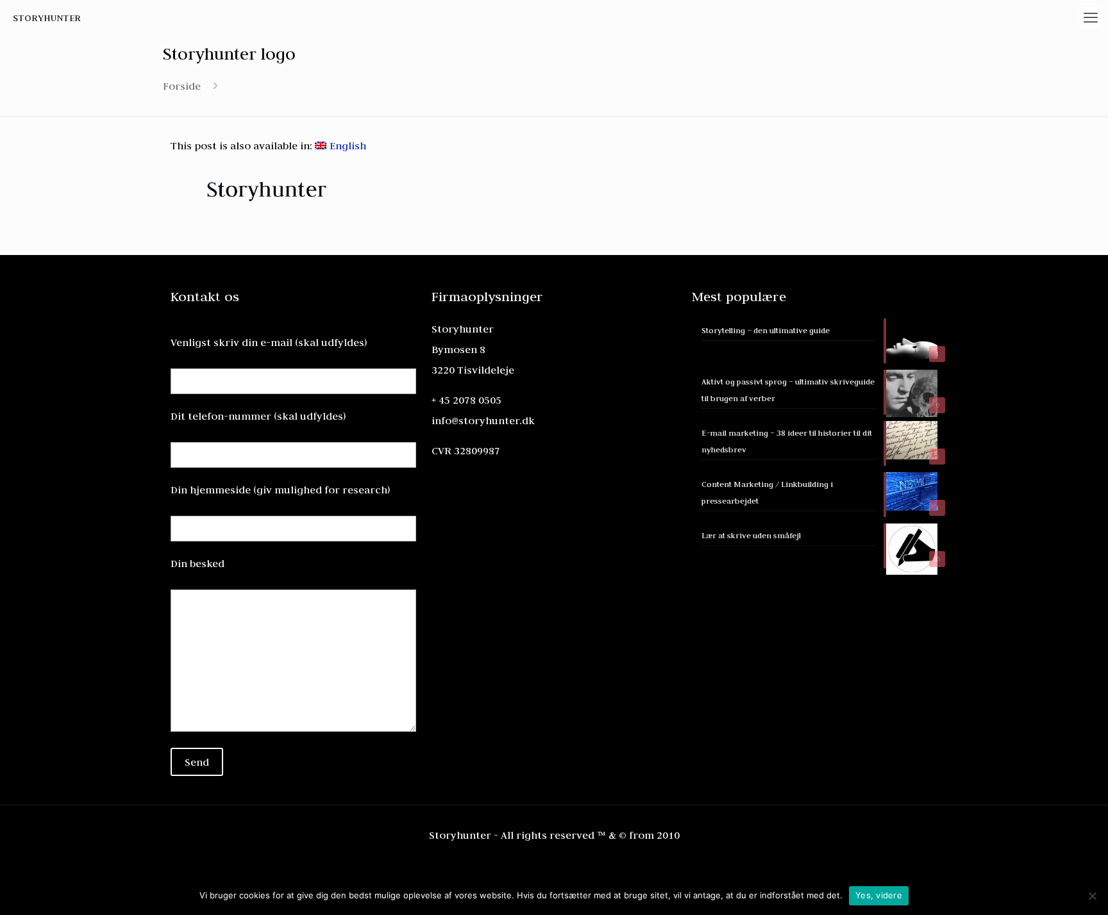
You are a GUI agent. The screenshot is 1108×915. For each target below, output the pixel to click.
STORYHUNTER (47, 18)
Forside (182, 85)
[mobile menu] (1091, 18)
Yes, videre (878, 895)
